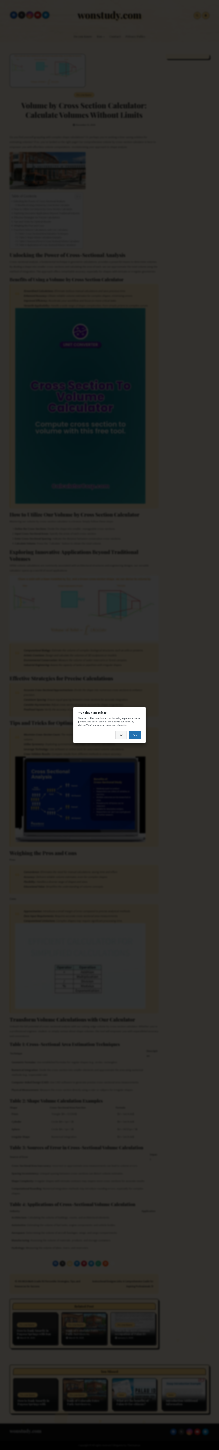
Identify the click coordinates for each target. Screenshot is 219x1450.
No (121, 735)
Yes (134, 735)
